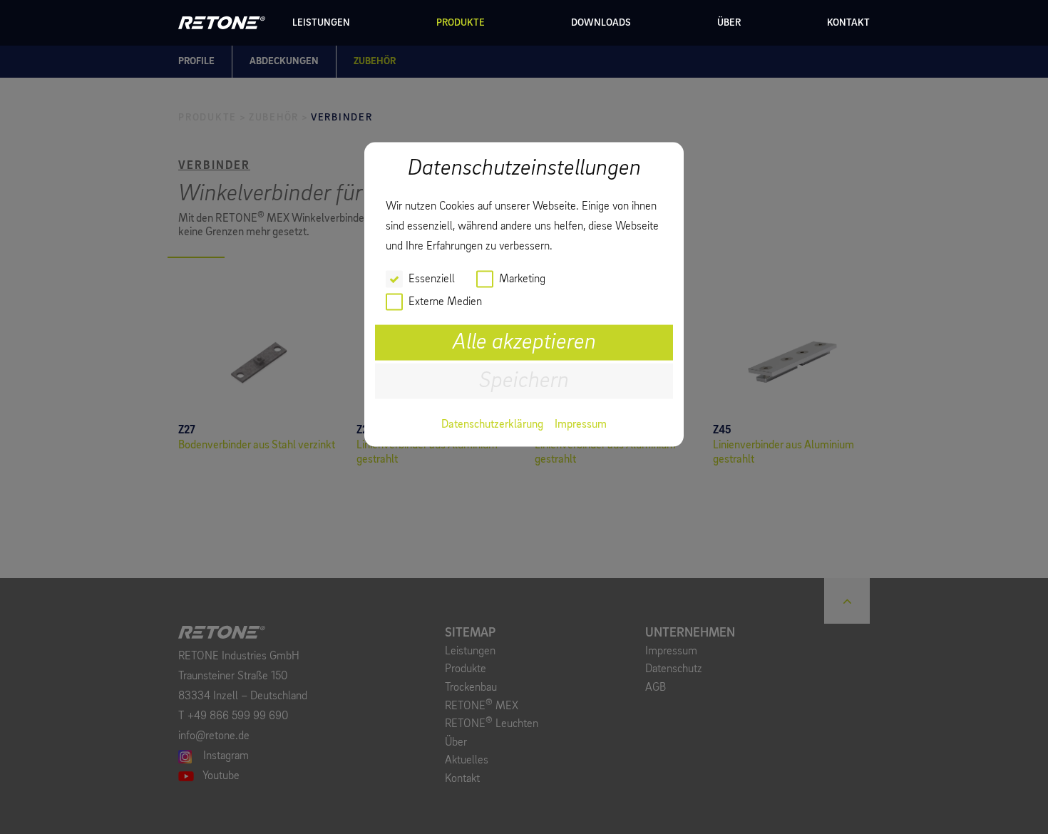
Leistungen (321, 23)
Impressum (581, 425)
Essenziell (432, 279)
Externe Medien (445, 302)
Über (729, 23)
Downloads (601, 23)
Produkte (460, 23)
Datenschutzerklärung (492, 425)
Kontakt (848, 23)
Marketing (522, 279)
